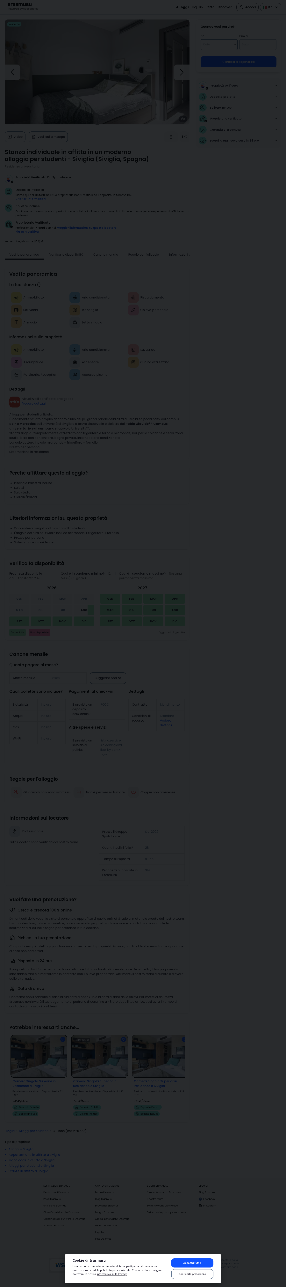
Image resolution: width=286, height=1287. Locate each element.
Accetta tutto (192, 1263)
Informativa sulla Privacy (112, 1274)
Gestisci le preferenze (192, 1274)
